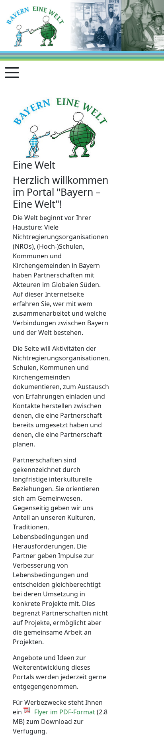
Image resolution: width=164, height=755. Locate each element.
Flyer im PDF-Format (64, 712)
